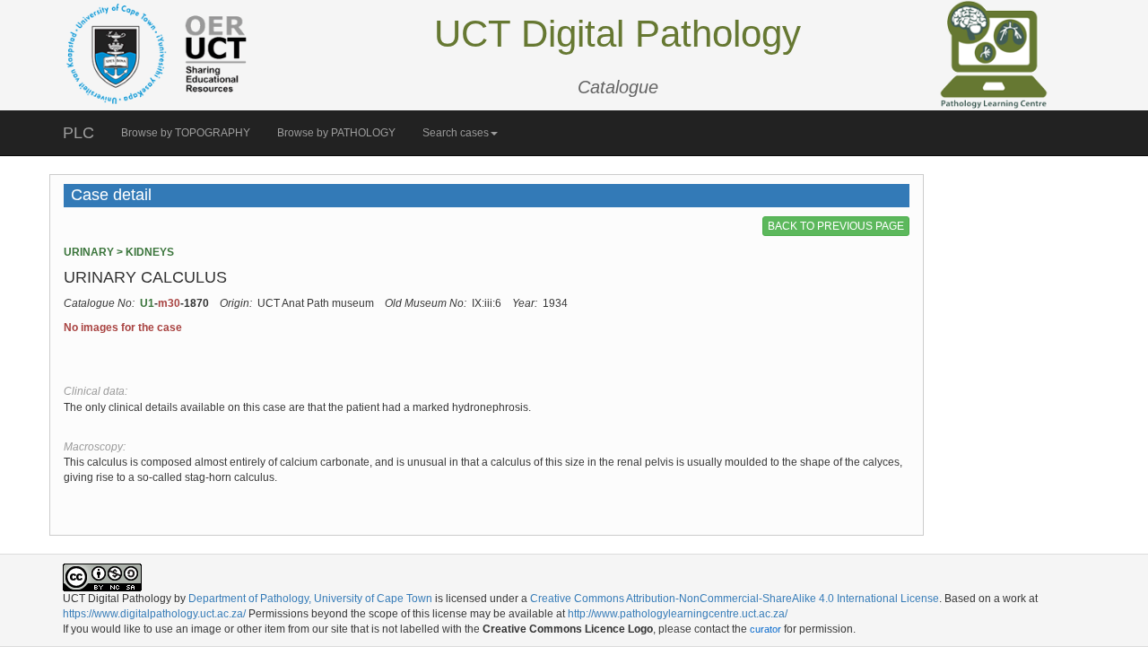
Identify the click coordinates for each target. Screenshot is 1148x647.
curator (765, 629)
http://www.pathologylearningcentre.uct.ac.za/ (677, 614)
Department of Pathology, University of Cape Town (310, 598)
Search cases (455, 133)
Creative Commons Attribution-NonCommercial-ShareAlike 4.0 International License (734, 598)
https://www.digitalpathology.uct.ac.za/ (154, 614)
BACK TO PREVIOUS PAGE (836, 226)
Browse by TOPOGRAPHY (185, 133)
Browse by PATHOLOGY (336, 133)
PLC (78, 133)
